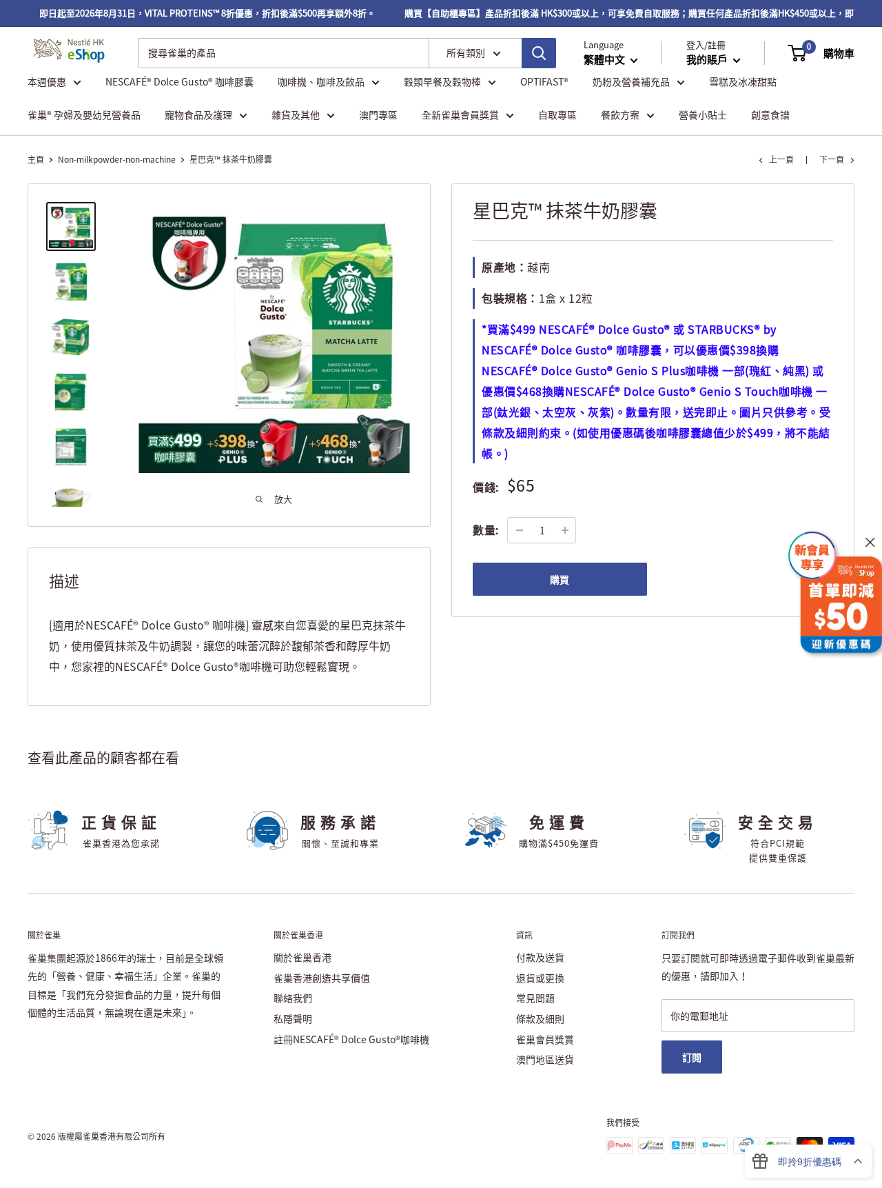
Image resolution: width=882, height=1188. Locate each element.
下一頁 (831, 159)
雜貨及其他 (295, 114)
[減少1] (519, 530)
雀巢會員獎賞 (545, 1039)
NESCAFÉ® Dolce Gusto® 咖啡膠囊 (179, 81)
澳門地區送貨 (545, 1059)
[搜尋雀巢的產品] (539, 53)
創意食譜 (770, 114)
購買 (559, 579)
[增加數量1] (565, 530)
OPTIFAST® (544, 81)
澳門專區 (378, 114)
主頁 (36, 159)
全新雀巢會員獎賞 (460, 114)
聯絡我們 (293, 998)
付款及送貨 (540, 957)
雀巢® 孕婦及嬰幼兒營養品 (84, 114)
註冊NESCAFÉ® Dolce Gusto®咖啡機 (351, 1039)
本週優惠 (47, 81)
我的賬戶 (708, 59)
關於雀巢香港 (302, 957)
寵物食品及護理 (198, 114)
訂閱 (691, 1057)
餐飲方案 (620, 114)
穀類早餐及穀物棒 (442, 81)
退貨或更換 (540, 978)
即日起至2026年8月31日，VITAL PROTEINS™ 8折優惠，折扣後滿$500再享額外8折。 (197, 12)
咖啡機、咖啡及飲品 (321, 81)
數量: (486, 529)
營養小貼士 (703, 114)
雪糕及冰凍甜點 (743, 81)
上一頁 (781, 159)
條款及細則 (540, 1018)
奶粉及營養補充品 (631, 81)
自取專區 (557, 114)
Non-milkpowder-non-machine (117, 159)
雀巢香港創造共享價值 (322, 978)
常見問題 (535, 998)
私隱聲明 (293, 1018)
